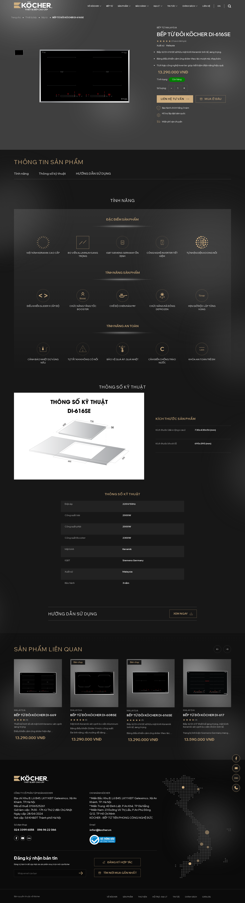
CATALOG (206, 897)
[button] (217, 649)
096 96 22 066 (46, 829)
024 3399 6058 (24, 829)
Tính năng (21, 173)
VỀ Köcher (93, 6)
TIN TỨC (171, 6)
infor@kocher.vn (100, 829)
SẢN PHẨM (123, 6)
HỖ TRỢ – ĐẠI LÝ (159, 897)
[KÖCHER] (33, 6)
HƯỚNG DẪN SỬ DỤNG (93, 173)
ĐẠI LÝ (157, 6)
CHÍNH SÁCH (188, 6)
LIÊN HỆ (206, 6)
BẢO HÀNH (141, 6)
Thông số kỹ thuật (52, 173)
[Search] (229, 6)
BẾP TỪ (109, 6)
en (219, 6)
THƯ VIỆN (142, 897)
